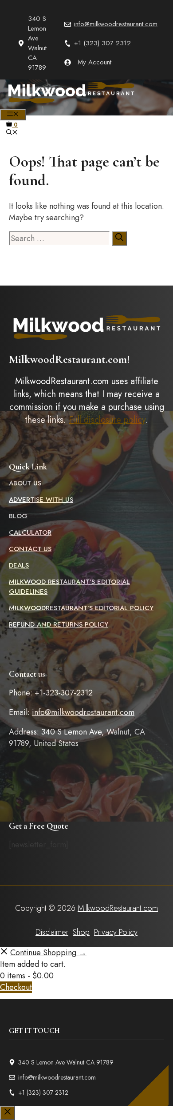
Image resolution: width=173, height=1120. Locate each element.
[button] (12, 133)
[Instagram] (96, 151)
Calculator (30, 532)
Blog (18, 516)
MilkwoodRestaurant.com (118, 908)
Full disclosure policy (107, 419)
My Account (94, 62)
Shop (81, 932)
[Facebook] (58, 151)
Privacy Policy (116, 932)
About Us (25, 483)
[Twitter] (77, 151)
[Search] (119, 238)
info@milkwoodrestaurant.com (115, 24)
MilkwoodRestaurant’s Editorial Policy (81, 608)
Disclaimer (51, 932)
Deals (19, 565)
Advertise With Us (41, 499)
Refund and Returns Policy (58, 624)
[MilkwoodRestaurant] (71, 104)
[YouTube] (114, 151)
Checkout (16, 987)
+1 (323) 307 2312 (102, 43)
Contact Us (30, 549)
